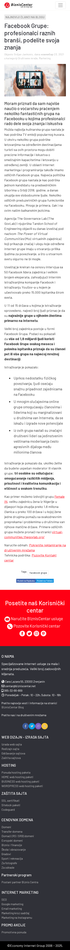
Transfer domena (11, 831)
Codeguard (8, 809)
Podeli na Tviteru (45, 581)
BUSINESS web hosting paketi (20, 781)
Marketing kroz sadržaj (15, 913)
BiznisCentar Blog (12, 707)
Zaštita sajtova (11, 758)
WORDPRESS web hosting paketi (22, 786)
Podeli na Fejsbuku (26, 581)
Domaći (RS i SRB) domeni (17, 836)
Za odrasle (7, 867)
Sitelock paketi (10, 805)
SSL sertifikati (10, 800)
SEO (4, 899)
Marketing (45, 58)
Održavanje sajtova (13, 753)
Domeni (6, 827)
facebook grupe (38, 572)
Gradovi (6, 854)
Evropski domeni (12, 840)
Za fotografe (9, 863)
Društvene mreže (28, 58)
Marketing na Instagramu (16, 917)
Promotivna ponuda (13, 932)
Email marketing (11, 908)
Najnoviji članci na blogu (25, 17)
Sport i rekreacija (12, 858)
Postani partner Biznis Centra (19, 882)
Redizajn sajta (10, 749)
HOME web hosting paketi (17, 777)
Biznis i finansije (11, 845)
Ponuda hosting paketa (15, 772)
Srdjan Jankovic (23, 54)
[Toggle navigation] (60, 5)
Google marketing (12, 904)
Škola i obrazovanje (13, 849)
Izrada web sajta (11, 744)
